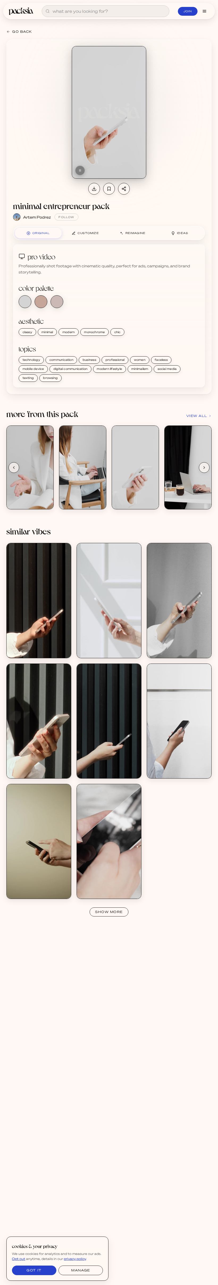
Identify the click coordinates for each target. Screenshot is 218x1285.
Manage (80, 1270)
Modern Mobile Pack (30, 646)
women (139, 360)
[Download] (94, 189)
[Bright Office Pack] (109, 600)
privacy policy (75, 1259)
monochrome (94, 332)
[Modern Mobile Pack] (39, 600)
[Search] (47, 11)
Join (187, 11)
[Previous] (14, 467)
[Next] (204, 467)
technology (31, 360)
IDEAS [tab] (182, 233)
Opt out (18, 1259)
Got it (34, 1270)
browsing (50, 378)
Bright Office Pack (98, 646)
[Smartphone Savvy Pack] (39, 841)
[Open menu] (204, 11)
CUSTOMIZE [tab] (88, 233)
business (89, 360)
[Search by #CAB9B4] (57, 301)
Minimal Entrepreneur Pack (36, 498)
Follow (66, 217)
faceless (161, 360)
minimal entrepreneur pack (61, 205)
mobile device (33, 369)
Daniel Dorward (26, 892)
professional (115, 360)
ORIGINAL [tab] (41, 233)
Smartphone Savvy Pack (33, 887)
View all (196, 416)
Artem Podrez (37, 217)
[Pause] (80, 170)
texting (28, 378)
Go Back (22, 32)
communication (61, 360)
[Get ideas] (46, 463)
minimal (47, 332)
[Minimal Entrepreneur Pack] (30, 467)
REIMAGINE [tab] (135, 233)
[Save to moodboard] (109, 189)
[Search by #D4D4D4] (25, 301)
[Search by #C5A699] (41, 301)
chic (117, 332)
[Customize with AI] (46, 453)
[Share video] (124, 189)
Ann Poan (91, 651)
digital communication (70, 369)
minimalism (139, 369)
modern (68, 332)
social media (167, 369)
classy (27, 332)
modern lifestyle (109, 369)
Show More (109, 912)
